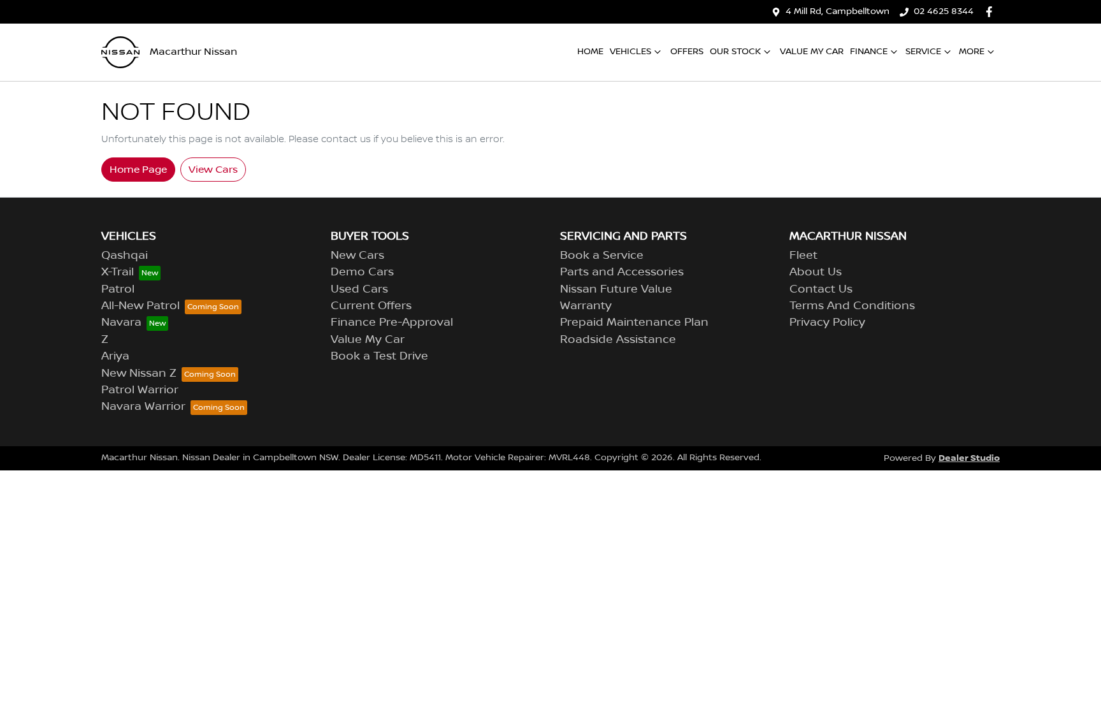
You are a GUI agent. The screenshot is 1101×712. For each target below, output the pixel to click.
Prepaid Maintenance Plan (634, 323)
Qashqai (124, 256)
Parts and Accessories (622, 272)
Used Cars (359, 289)
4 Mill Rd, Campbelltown (837, 11)
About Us (815, 272)
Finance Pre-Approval (392, 323)
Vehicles (630, 52)
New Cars (357, 256)
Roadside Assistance (618, 340)
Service (923, 52)
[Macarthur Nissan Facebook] (992, 11)
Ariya (115, 356)
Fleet (803, 256)
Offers (686, 52)
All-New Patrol (140, 306)
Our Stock (735, 52)
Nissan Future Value (616, 289)
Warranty (586, 306)
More (971, 52)
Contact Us (821, 289)
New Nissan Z (138, 374)
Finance (869, 52)
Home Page (138, 169)
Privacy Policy (827, 323)
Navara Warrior (143, 407)
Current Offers (371, 306)
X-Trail (117, 272)
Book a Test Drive (379, 356)
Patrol (117, 289)
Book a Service (602, 256)
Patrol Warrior (139, 390)
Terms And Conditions (852, 306)
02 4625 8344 (944, 11)
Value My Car (812, 52)
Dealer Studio (969, 458)
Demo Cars (362, 272)
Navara (121, 323)
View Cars (213, 169)
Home (590, 52)
